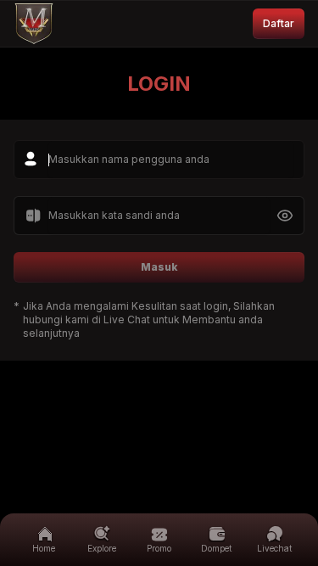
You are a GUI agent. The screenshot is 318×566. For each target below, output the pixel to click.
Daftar (278, 23)
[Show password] (284, 215)
